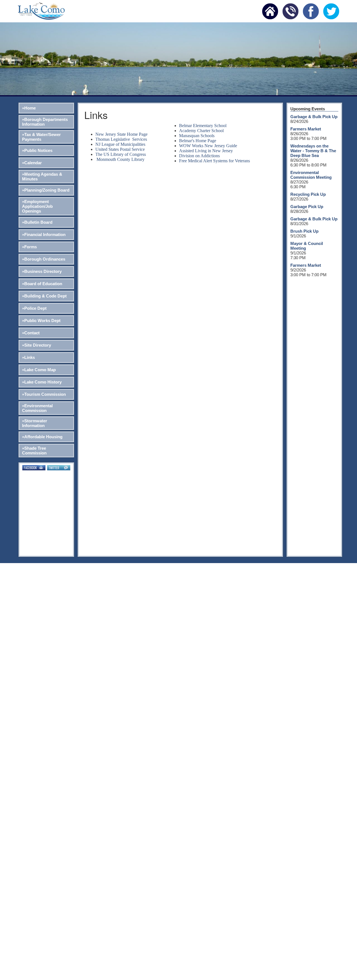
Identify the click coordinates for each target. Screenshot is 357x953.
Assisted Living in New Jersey (206, 150)
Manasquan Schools (196, 135)
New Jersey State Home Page (121, 134)
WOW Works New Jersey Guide (208, 145)
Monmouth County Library (120, 159)
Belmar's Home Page (197, 140)
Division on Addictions (199, 155)
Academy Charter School (201, 130)
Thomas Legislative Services (121, 139)
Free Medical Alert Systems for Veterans (214, 160)
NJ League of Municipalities (120, 144)
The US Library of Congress (120, 154)
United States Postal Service (120, 149)
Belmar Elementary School (202, 125)
